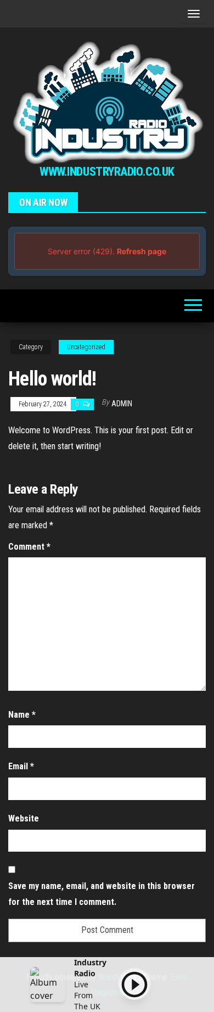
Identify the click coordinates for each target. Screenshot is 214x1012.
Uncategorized (86, 347)
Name (22, 714)
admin (121, 403)
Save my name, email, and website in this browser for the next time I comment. (101, 894)
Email (21, 766)
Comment (29, 546)
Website (23, 818)
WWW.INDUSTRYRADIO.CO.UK (107, 171)
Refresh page (141, 251)
